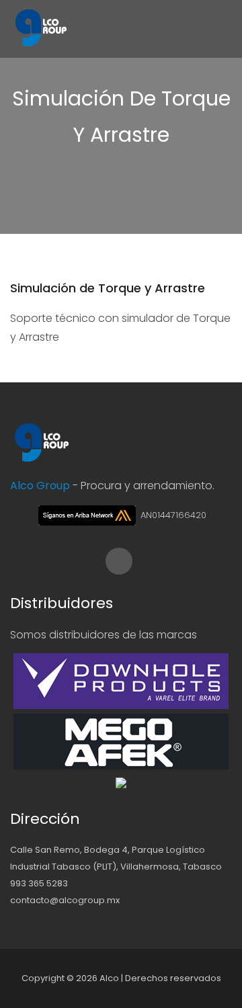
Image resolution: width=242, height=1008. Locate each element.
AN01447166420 (172, 515)
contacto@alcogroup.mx (65, 900)
